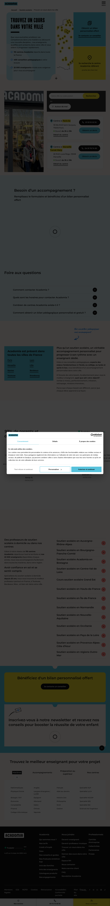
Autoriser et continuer (86, 469)
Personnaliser (54, 469)
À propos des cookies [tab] (87, 441)
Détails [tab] (55, 441)
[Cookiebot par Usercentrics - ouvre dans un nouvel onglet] (92, 435)
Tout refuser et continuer (23, 469)
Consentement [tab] (22, 441)
